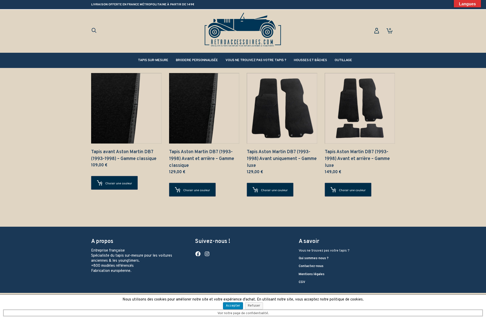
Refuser (254, 306)
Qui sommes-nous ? (314, 258)
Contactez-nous (311, 266)
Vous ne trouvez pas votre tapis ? (324, 251)
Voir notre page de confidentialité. (243, 313)
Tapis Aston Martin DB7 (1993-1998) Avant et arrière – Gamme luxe (357, 159)
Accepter (233, 306)
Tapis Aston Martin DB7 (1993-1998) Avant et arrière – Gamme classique (201, 159)
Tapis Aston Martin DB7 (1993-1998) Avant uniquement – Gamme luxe (282, 159)
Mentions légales (312, 274)
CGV (302, 282)
